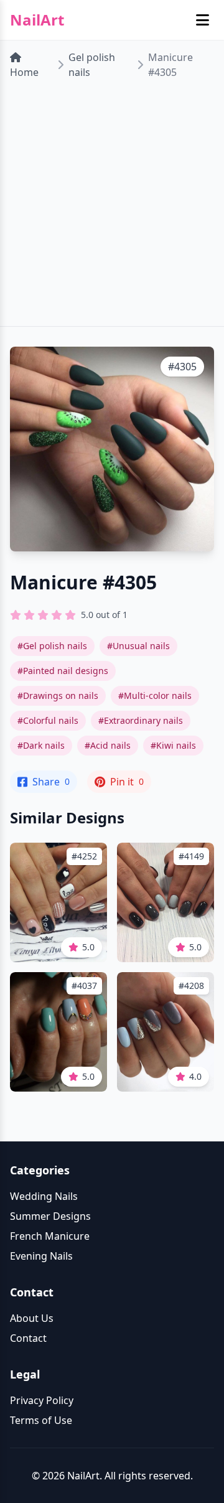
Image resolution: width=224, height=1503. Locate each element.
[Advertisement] (112, 208)
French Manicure (50, 1236)
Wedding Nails (44, 1196)
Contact (28, 1338)
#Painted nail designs (62, 671)
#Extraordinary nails (140, 720)
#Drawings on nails (57, 695)
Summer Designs (50, 1216)
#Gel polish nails (52, 646)
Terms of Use (41, 1420)
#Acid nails (108, 745)
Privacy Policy (41, 1400)
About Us (32, 1318)
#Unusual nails (138, 646)
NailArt (37, 20)
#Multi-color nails (155, 695)
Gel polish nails (91, 64)
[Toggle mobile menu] (202, 19)
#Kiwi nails (173, 745)
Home (24, 72)
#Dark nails (41, 745)
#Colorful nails (47, 720)
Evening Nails (41, 1256)
